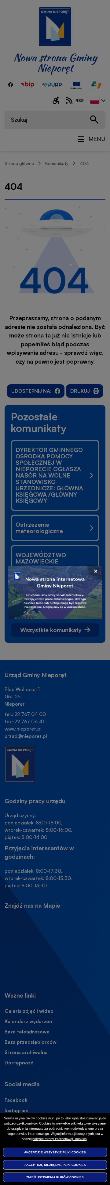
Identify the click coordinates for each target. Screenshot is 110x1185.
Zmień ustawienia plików (55, 1177)
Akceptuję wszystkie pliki (55, 1152)
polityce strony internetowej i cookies (59, 1139)
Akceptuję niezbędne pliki (55, 1164)
